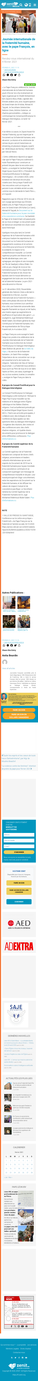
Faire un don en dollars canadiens (19, 715)
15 (6, 1168)
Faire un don (19, 710)
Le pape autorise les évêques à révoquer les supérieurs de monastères (23, 1130)
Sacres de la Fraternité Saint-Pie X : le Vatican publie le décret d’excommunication (23, 1085)
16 (10, 1168)
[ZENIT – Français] (10, 4)
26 (23, 1172)
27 (27, 1172)
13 (27, 1164)
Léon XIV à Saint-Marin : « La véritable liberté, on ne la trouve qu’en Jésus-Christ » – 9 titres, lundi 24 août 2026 (19, 1043)
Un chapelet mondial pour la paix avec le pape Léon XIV (22, 1096)
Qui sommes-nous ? (8, 1345)
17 (15, 1168)
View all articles (8, 668)
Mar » (10, 1177)
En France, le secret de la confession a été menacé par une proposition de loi (22, 1118)
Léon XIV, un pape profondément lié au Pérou (11, 1194)
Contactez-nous (19, 1352)
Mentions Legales (12, 1349)
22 (6, 1172)
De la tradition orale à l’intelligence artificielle (18, 1065)
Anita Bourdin (10, 70)
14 (32, 1164)
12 (23, 1164)
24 (15, 1172)
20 (27, 1168)
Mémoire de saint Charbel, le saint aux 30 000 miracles (22, 1107)
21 (32, 1168)
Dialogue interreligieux (11, 12)
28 (32, 1172)
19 (23, 1168)
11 (19, 1164)
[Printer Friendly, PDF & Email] (30, 84)
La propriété (21, 1345)
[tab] (11, 1298)
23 (10, 1172)
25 (19, 1172)
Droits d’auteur (25, 1349)
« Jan (6, 1177)
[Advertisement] (19, 739)
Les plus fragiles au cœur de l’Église (16, 1054)
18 (19, 1168)
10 (15, 1164)
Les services (32, 1345)
